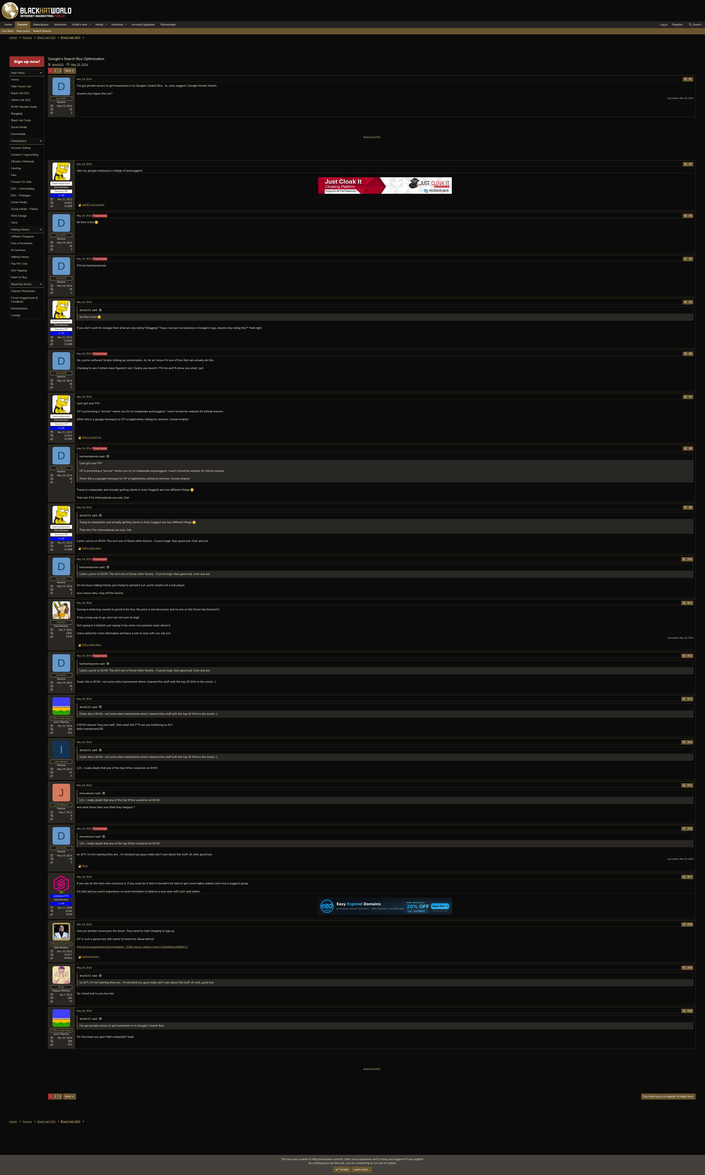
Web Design (19, 216)
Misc (14, 175)
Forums (23, 24)
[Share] (685, 79)
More (14, 222)
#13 (690, 699)
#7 (690, 397)
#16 (690, 828)
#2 (690, 164)
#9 (690, 507)
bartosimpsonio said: (92, 456)
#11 (690, 603)
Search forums (42, 31)
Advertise (60, 24)
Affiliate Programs (22, 236)
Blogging (16, 113)
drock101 (58, 64)
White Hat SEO (20, 100)
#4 (690, 259)
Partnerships (168, 24)
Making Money (20, 257)
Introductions (19, 308)
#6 (690, 353)
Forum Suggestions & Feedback (24, 300)
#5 (690, 302)
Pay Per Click (19, 264)
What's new (79, 24)
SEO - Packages (21, 195)
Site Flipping (19, 270)
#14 (690, 742)
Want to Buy (19, 277)
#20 (690, 1011)
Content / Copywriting (24, 155)
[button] (90, 24)
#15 (690, 785)
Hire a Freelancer (22, 243)
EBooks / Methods (22, 161)
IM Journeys (18, 250)
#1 (690, 79)
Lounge (16, 315)
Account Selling (20, 148)
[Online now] (61, 892)
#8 (690, 448)
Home (8, 24)
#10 (690, 559)
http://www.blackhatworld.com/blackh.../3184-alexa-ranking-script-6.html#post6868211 (132, 947)
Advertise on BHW (371, 137)
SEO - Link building (22, 188)
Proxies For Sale (21, 182)
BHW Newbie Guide (24, 107)
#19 (690, 967)
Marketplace (41, 24)
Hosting (16, 168)
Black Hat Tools (21, 120)
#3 (690, 215)
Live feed (7, 31)
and (93, 204)
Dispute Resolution (23, 291)
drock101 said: (88, 310)
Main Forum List (21, 86)
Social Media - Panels (24, 209)
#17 (690, 877)
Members (117, 24)
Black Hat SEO (20, 93)
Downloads (18, 134)
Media (99, 24)
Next (68, 70)
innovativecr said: (90, 793)
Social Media (19, 127)
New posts (23, 31)
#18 (690, 924)
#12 (690, 656)
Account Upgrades (143, 24)
